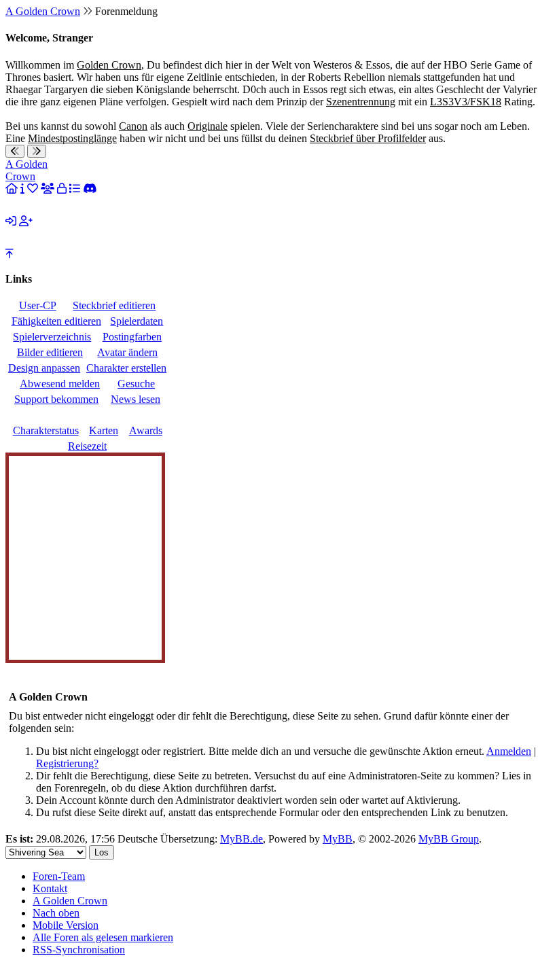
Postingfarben (132, 336)
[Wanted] (32, 188)
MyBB (338, 839)
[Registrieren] (26, 221)
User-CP (37, 305)
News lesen (135, 399)
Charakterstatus (46, 430)
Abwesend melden (60, 383)
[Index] (11, 188)
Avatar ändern (127, 352)
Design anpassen (44, 368)
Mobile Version (65, 925)
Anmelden (508, 751)
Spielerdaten (136, 321)
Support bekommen (56, 399)
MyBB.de (241, 839)
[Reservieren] (62, 188)
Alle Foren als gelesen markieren (103, 937)
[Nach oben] (9, 254)
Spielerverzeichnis (52, 336)
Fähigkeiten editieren (56, 321)
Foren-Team (59, 876)
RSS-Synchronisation (79, 949)
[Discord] (89, 188)
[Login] (10, 221)
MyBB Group (448, 839)
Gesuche (136, 383)
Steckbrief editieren (114, 305)
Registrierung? (67, 763)
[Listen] (74, 188)
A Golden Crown (42, 11)
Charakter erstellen (126, 368)
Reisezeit (87, 446)
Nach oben (56, 913)
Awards (145, 430)
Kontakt (50, 888)
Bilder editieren (50, 352)
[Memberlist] (47, 188)
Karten (103, 430)
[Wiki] (22, 188)
